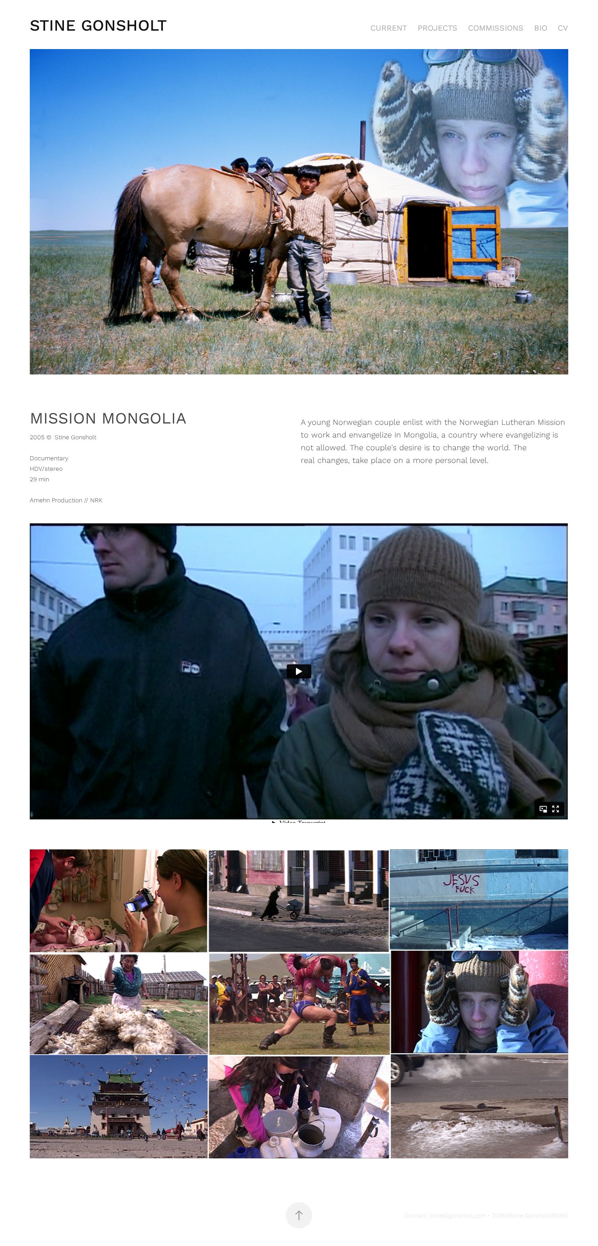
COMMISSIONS (496, 27)
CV (563, 27)
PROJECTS (437, 27)
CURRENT (388, 27)
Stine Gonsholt (98, 24)
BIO (540, 27)
